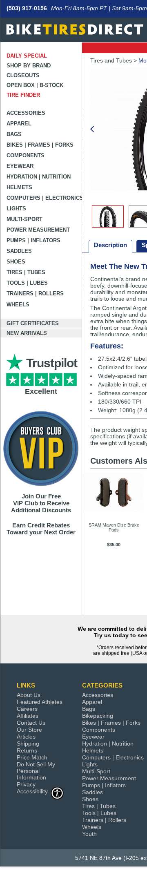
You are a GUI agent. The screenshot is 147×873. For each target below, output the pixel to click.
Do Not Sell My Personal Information (36, 771)
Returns (27, 750)
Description (110, 244)
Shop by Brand (29, 66)
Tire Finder (23, 95)
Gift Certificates (33, 323)
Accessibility (32, 791)
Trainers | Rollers (35, 293)
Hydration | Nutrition (39, 177)
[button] (92, 129)
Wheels (18, 304)
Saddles (19, 251)
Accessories (26, 113)
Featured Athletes (39, 702)
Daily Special (27, 56)
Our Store (29, 729)
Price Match (32, 757)
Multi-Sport (24, 219)
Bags (14, 134)
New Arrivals (27, 333)
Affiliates (27, 715)
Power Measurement (38, 230)
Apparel (19, 124)
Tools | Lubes (27, 283)
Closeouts (23, 75)
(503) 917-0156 (27, 8)
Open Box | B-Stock (35, 85)
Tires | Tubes (26, 272)
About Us (28, 695)
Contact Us (31, 722)
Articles (26, 736)
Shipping (28, 743)
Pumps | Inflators (33, 240)
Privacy (26, 784)
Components (26, 155)
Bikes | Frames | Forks (40, 145)
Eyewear (20, 166)
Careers (27, 709)
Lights (16, 208)
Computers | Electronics (44, 198)
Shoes (16, 262)
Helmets (19, 187)
